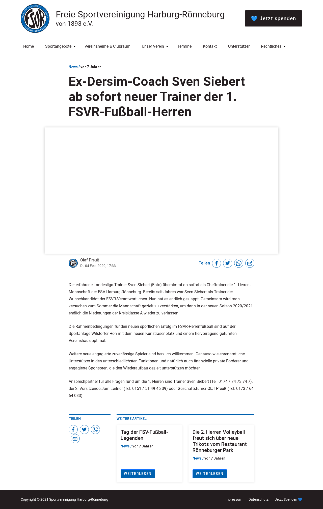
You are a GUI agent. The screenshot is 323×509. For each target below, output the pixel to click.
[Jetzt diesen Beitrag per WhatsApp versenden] (238, 263)
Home (28, 46)
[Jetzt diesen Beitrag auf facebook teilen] (216, 263)
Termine (184, 46)
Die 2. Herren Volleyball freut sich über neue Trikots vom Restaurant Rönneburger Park (220, 441)
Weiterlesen (138, 474)
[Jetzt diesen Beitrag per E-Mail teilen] (249, 263)
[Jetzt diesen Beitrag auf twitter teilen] (227, 263)
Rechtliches (271, 46)
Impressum (233, 499)
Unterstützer (239, 46)
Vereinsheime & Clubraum (107, 46)
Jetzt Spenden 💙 (288, 499)
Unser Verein (153, 46)
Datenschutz (258, 499)
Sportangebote (58, 46)
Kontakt (210, 46)
